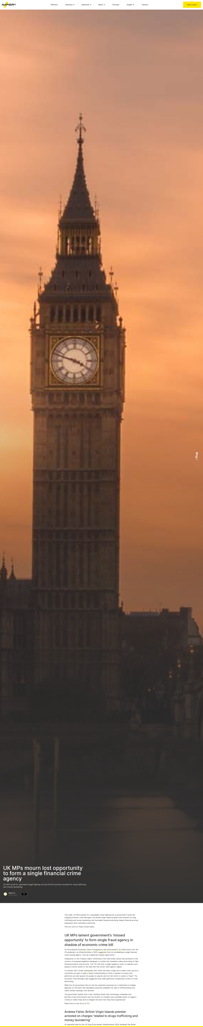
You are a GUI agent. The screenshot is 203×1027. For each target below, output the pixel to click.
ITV (88, 1003)
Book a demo (192, 5)
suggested (102, 952)
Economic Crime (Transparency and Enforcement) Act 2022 (102, 950)
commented (89, 971)
